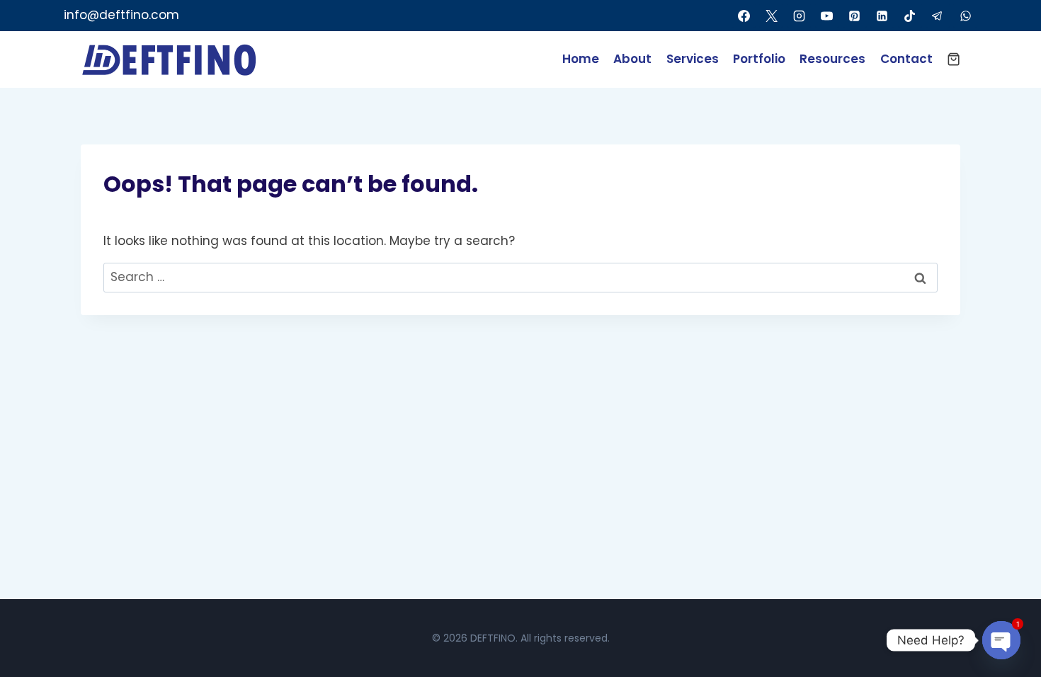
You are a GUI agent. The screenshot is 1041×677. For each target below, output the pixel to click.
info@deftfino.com (121, 14)
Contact (906, 58)
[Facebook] (744, 16)
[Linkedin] (882, 16)
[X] (771, 16)
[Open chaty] (1001, 640)
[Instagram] (799, 16)
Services (692, 58)
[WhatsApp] (965, 16)
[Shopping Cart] (953, 59)
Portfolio (759, 58)
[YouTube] (827, 16)
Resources (832, 58)
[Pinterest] (855, 16)
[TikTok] (910, 16)
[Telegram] (938, 16)
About (632, 58)
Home (580, 58)
